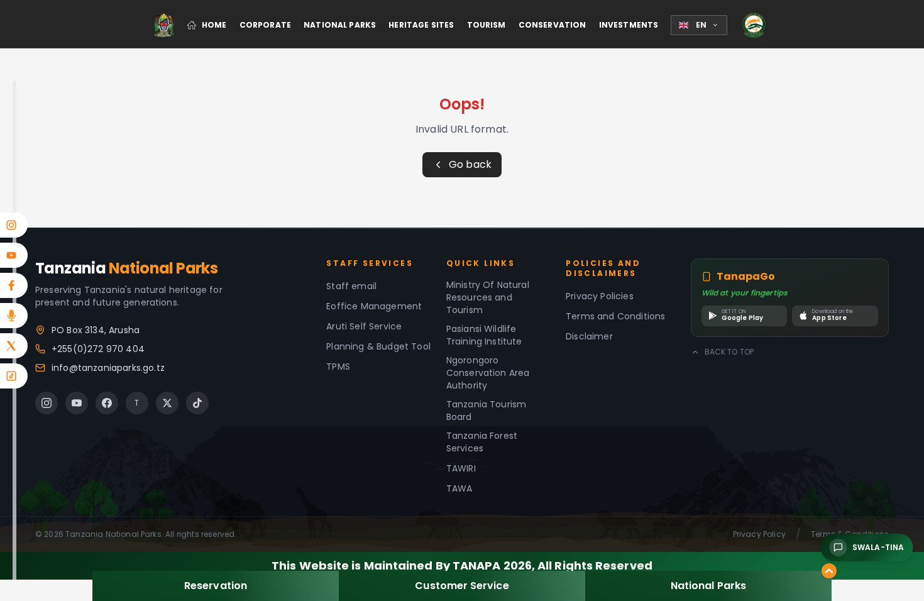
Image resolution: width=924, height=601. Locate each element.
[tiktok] (197, 403)
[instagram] (46, 403)
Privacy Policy (759, 534)
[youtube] (76, 403)
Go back (470, 164)
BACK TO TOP (729, 352)
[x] (167, 403)
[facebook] (107, 403)
